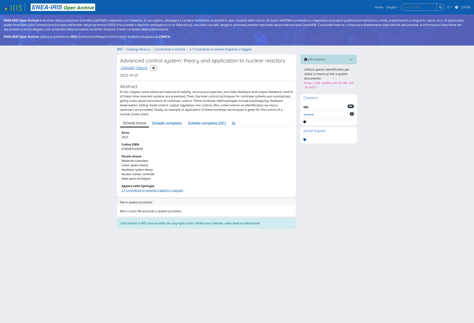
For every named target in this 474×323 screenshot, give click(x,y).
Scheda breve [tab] (134, 123)
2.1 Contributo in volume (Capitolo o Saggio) (220, 49)
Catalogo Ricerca (138, 49)
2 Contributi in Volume (170, 49)
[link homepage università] (63, 7)
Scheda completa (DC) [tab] (207, 123)
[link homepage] (13, 7)
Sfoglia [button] (391, 7)
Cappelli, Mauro (134, 67)
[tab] (234, 123)
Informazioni (316, 59)
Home (379, 7)
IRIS (119, 49)
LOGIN (465, 7)
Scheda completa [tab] (167, 123)
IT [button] (448, 7)
